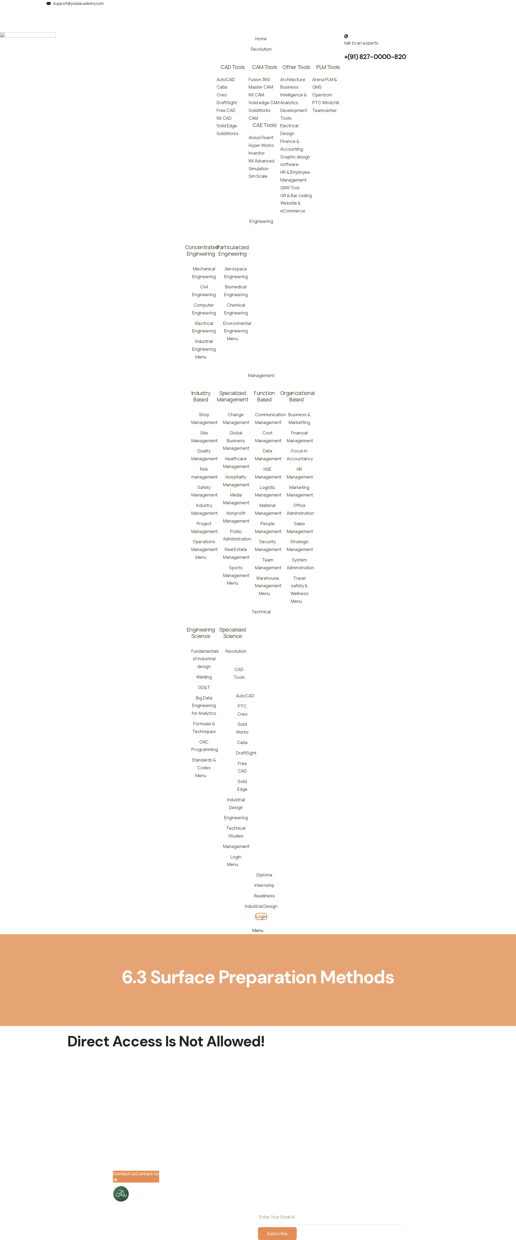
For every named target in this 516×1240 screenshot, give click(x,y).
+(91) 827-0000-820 (375, 57)
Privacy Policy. (350, 1206)
